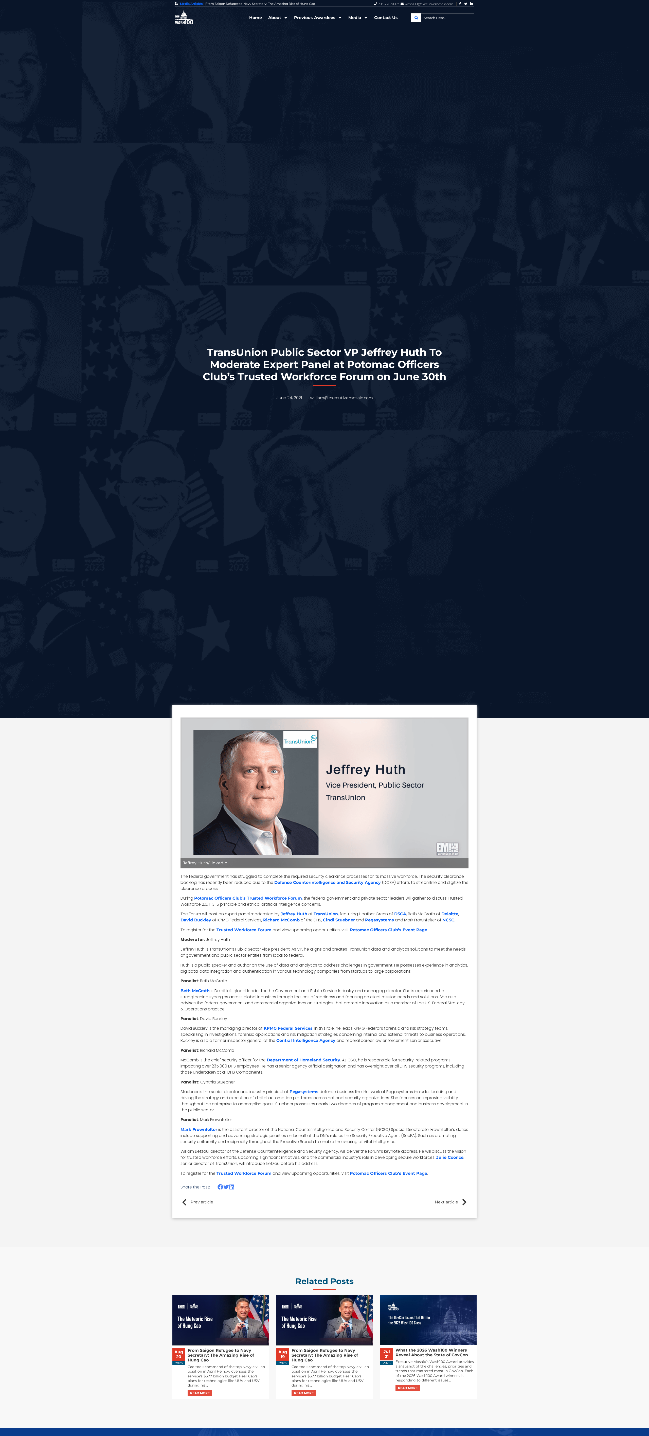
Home (255, 17)
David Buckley (196, 920)
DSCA (400, 914)
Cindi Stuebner (339, 920)
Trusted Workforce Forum (244, 929)
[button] (220, 1187)
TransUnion (326, 914)
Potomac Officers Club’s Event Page (388, 929)
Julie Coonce (449, 1157)
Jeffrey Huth (294, 914)
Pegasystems (379, 920)
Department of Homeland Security (303, 1060)
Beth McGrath (195, 990)
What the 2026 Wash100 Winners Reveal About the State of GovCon (256, 3)
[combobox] (442, 17)
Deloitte (449, 914)
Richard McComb (281, 920)
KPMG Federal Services (288, 1028)
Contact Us (386, 17)
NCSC (448, 920)
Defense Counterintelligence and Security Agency (327, 882)
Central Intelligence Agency (305, 1040)
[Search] (416, 17)
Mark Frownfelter (199, 1129)
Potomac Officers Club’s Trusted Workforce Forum (248, 898)
